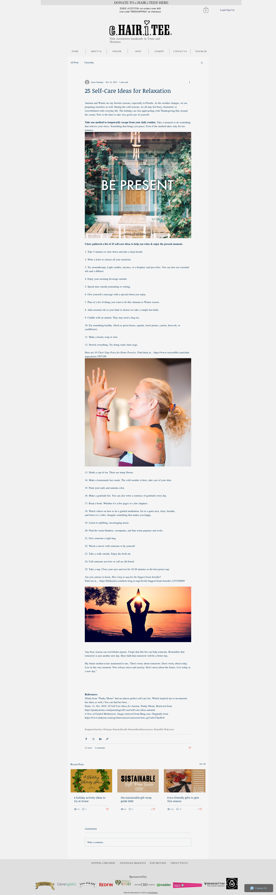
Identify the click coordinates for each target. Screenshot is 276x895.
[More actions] (189, 82)
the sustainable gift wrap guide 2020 (136, 799)
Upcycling (89, 62)
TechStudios (153, 893)
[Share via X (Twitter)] (93, 738)
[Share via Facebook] (86, 738)
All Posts (74, 62)
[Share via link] (107, 738)
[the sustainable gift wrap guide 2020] (138, 780)
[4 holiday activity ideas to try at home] (91, 780)
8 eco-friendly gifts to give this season (183, 799)
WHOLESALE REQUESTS (133, 863)
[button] (205, 10)
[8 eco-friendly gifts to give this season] (184, 780)
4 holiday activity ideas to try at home (89, 799)
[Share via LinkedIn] (100, 738)
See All (203, 763)
